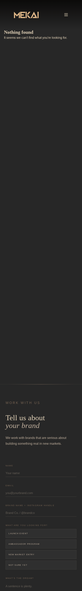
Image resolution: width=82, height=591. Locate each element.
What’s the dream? (20, 578)
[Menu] (66, 15)
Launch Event (18, 533)
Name (9, 466)
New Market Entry (22, 554)
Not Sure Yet (18, 565)
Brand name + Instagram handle (30, 505)
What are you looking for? (27, 525)
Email (10, 485)
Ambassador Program (24, 544)
